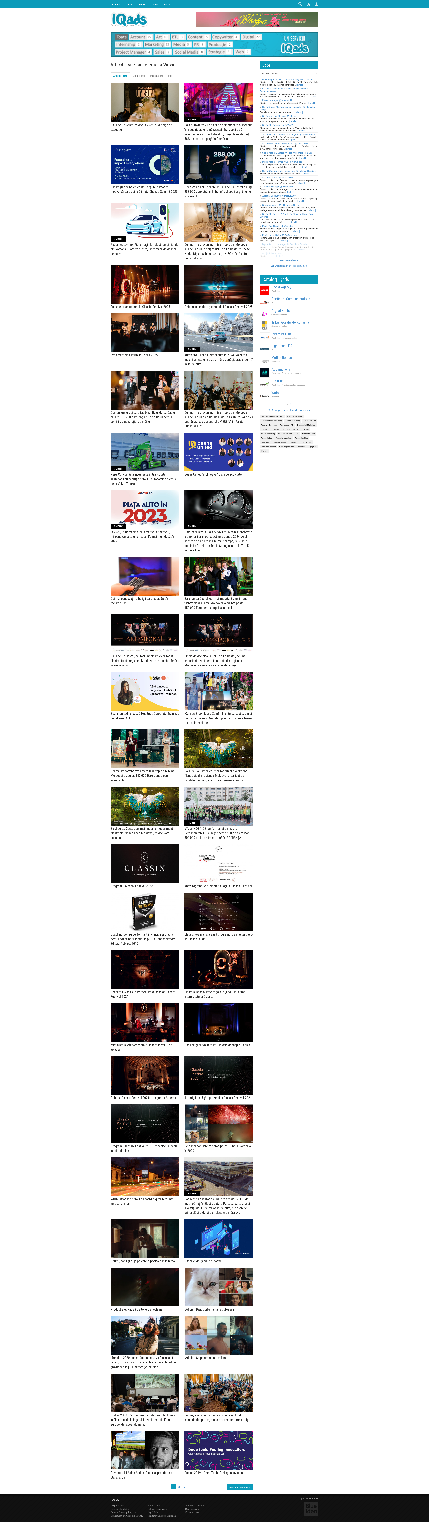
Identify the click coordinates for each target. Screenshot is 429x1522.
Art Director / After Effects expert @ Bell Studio (285, 143)
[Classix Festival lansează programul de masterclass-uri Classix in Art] (218, 912)
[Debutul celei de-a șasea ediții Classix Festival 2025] (218, 284)
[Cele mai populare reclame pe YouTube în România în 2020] (218, 1123)
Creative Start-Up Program (123, 1512)
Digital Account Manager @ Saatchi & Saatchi (284, 244)
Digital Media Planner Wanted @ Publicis (282, 161)
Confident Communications (290, 299)
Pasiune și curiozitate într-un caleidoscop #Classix (217, 1045)
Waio (275, 393)
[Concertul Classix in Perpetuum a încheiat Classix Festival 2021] (145, 969)
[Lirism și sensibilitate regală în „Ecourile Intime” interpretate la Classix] (218, 969)
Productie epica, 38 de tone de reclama (136, 1309)
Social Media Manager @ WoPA (277, 125)
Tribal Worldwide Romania (290, 322)
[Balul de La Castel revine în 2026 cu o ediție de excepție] (145, 102)
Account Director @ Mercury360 (277, 177)
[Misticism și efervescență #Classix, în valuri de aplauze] (145, 1022)
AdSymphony (280, 369)
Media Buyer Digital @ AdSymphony (280, 235)
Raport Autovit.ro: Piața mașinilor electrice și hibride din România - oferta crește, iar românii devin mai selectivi (144, 249)
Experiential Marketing (306, 425)
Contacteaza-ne (192, 1512)
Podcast (156, 75)
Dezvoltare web (309, 420)
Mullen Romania (282, 358)
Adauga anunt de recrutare (291, 265)
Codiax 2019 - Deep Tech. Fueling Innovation (213, 1473)
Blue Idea (313, 1498)
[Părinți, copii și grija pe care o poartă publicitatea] (145, 1238)
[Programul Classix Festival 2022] (145, 863)
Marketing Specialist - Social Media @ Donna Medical (288, 79)
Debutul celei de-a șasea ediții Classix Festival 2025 (218, 307)
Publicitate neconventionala (300, 442)
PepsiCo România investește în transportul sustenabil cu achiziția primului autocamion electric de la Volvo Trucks (144, 479)
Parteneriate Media (120, 1508)
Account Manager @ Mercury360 (278, 186)
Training (264, 450)
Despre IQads (117, 1505)
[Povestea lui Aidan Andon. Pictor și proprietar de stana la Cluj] (145, 1450)
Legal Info (153, 1512)
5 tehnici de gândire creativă (203, 1261)
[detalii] (299, 84)
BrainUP (277, 381)
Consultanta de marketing (292, 373)
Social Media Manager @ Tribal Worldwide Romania (287, 152)
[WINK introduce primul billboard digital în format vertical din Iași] (145, 1176)
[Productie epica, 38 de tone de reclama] (145, 1287)
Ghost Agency (281, 287)
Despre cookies (192, 1508)
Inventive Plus (281, 334)
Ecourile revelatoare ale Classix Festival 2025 (140, 307)
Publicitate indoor (279, 442)
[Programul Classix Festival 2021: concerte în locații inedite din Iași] (145, 1123)
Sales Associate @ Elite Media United (280, 205)
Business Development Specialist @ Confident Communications (284, 90)
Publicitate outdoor (268, 446)
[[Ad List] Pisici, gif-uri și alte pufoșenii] (218, 1287)
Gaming (264, 429)
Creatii (138, 75)
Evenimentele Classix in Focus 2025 (134, 355)
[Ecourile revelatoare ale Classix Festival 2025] (145, 284)
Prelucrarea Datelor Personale (162, 1515)
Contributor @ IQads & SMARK (127, 1515)
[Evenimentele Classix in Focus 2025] (145, 332)
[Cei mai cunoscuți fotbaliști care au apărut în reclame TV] (145, 576)
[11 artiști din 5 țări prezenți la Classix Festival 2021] (218, 1075)
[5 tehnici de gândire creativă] (218, 1238)
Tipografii (312, 446)
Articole (120, 75)
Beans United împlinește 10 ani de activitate (213, 474)
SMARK (192, 119)
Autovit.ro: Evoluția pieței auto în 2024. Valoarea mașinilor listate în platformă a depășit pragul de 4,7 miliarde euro (218, 359)
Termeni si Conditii (194, 1505)
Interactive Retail (277, 429)
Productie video (301, 438)
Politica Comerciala (157, 1508)
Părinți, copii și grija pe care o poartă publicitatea (143, 1261)
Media (306, 429)
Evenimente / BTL (287, 425)
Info (170, 75)
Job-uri (166, 4)
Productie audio (308, 433)
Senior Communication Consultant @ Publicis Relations (289, 170)
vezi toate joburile (289, 259)
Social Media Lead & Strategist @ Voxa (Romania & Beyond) (286, 215)
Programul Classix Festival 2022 (132, 886)
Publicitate (275, 291)
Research (301, 446)
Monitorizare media (285, 433)
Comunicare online (279, 314)
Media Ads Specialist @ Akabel (277, 225)
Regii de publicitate (286, 446)
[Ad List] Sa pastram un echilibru (205, 1358)
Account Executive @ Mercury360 (279, 195)
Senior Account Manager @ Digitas (279, 116)
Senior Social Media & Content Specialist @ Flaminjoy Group (287, 108)
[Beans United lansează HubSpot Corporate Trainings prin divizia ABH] (145, 691)
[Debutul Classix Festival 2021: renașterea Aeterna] (145, 1075)
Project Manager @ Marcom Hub (278, 100)
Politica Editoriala (156, 1505)
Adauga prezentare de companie (291, 410)
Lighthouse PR (281, 346)
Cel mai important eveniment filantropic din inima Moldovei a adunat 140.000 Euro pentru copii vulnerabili (142, 775)
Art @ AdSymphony (272, 253)
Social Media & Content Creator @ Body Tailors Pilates (289, 134)
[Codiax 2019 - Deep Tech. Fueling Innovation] (218, 1450)
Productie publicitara (283, 438)
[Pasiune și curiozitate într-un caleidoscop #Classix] (218, 1022)
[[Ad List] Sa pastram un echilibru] (218, 1335)
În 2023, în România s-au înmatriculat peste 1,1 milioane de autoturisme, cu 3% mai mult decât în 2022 (143, 536)
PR (272, 302)
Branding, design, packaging (293, 385)
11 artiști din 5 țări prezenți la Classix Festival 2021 (218, 1098)
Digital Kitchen (281, 311)
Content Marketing (292, 420)
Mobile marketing (268, 433)
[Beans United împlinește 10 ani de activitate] (218, 452)
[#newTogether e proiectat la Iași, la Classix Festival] (218, 863)
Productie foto (266, 438)
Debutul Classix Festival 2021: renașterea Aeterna (143, 1098)
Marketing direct (293, 429)
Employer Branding (269, 425)
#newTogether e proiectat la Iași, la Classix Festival (218, 886)
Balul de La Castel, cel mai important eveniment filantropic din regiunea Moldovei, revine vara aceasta (142, 833)
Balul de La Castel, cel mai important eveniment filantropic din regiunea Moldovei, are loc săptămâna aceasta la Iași (145, 660)
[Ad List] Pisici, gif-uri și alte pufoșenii (209, 1309)
